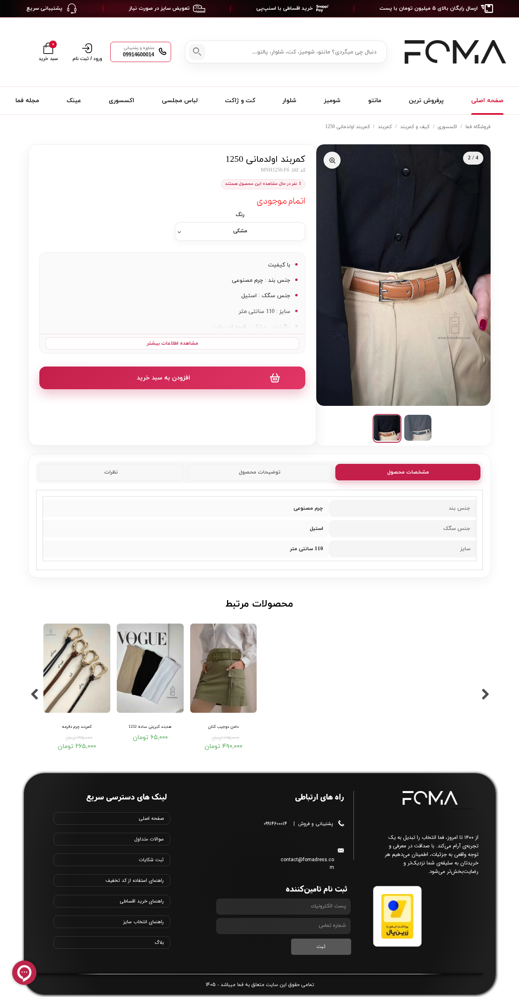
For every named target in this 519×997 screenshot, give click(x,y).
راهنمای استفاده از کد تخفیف (134, 880)
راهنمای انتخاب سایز (143, 922)
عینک (73, 100)
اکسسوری (121, 100)
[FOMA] (453, 52)
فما (240, 985)
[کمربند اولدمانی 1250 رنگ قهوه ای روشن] (403, 275)
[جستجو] (197, 52)
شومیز (332, 100)
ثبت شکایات (151, 860)
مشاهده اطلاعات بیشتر (172, 343)
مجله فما (27, 100)
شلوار (289, 100)
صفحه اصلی (487, 100)
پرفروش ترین (426, 100)
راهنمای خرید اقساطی (142, 901)
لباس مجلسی (179, 100)
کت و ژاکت (240, 100)
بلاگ (159, 942)
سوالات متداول (149, 839)
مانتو (374, 100)
